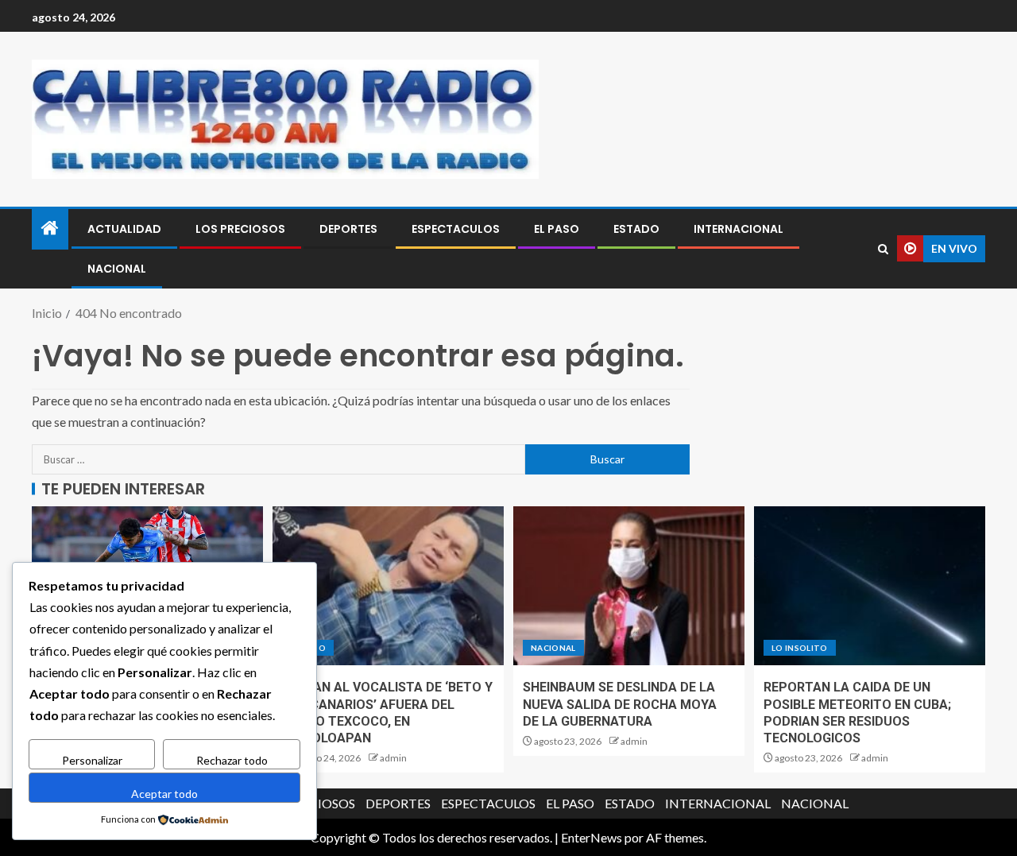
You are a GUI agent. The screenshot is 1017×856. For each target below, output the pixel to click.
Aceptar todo (164, 793)
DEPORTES (348, 229)
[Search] (883, 249)
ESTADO (636, 229)
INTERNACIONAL (738, 229)
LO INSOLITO (799, 648)
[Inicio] (50, 228)
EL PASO (556, 229)
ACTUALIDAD (124, 229)
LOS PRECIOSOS (240, 229)
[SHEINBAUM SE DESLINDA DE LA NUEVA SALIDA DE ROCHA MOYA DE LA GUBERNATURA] (628, 585)
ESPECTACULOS (456, 229)
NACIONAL (116, 269)
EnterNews (591, 837)
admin (393, 758)
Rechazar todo (232, 760)
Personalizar (92, 760)
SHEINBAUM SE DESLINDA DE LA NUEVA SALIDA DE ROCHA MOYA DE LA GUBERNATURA (620, 704)
